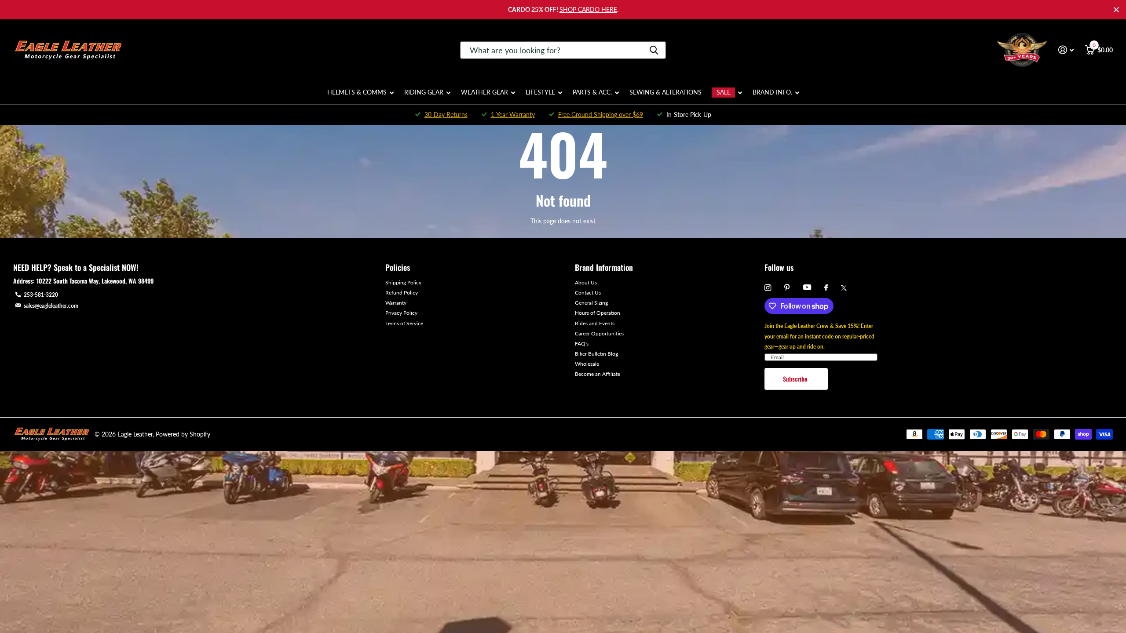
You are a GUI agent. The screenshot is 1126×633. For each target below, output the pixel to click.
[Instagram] (767, 287)
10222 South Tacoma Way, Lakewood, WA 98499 (95, 280)
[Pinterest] (787, 287)
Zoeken (654, 50)
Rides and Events (594, 323)
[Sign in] (1066, 50)
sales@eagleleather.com (51, 305)
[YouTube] (807, 288)
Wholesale (587, 363)
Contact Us (588, 292)
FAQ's (582, 343)
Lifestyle (540, 92)
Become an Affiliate (597, 374)
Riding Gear (423, 92)
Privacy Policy (401, 312)
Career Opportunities (599, 333)
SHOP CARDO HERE (588, 9)
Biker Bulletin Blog (596, 353)
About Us (586, 282)
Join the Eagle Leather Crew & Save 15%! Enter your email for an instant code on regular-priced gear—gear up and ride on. (819, 336)
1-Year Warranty (513, 114)
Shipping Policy (403, 282)
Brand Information (604, 267)
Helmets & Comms (357, 92)
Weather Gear (484, 92)
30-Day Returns (446, 114)
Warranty (395, 302)
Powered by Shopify (183, 434)
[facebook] (826, 288)
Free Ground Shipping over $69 (600, 114)
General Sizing (591, 302)
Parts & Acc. (592, 92)
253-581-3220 (41, 294)
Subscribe (796, 378)
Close (1116, 9)
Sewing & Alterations (665, 92)
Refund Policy (401, 292)
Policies (397, 267)
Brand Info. (772, 92)
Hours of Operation (597, 312)
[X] (844, 288)
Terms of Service (404, 323)
